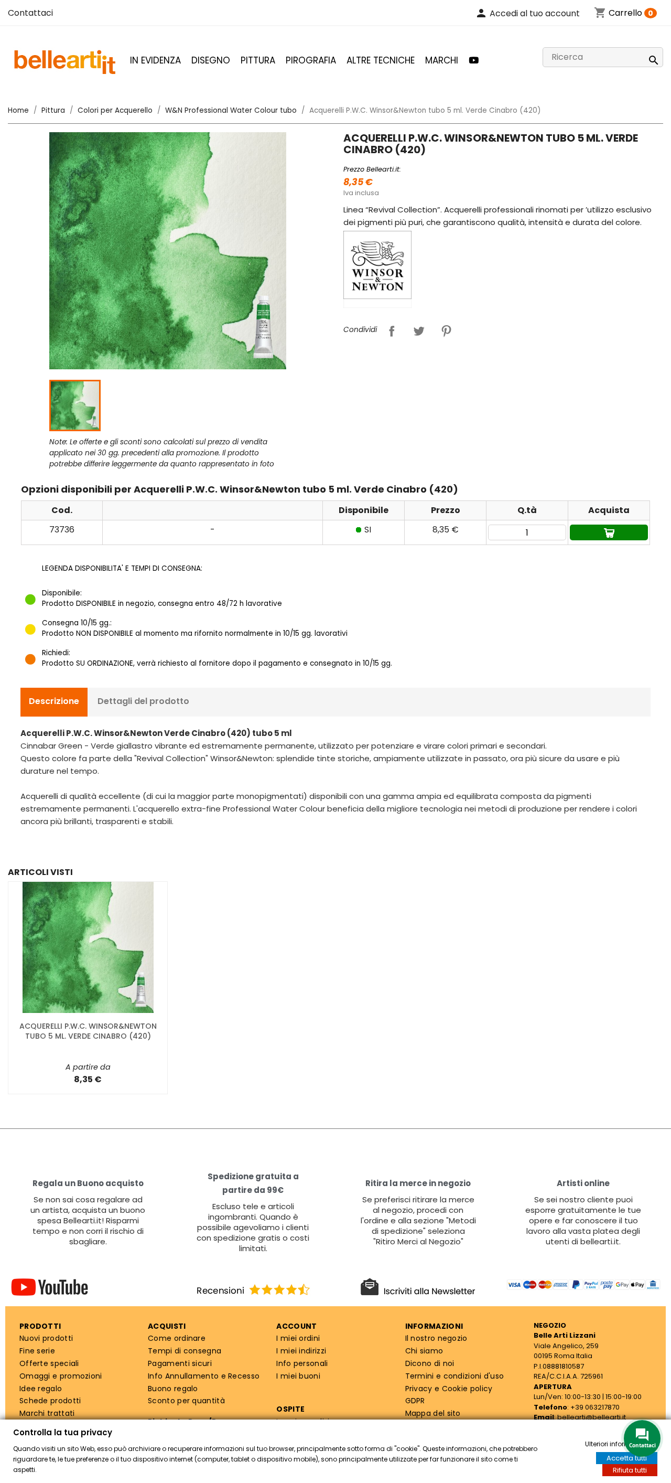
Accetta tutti (627, 1458)
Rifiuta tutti (630, 1470)
